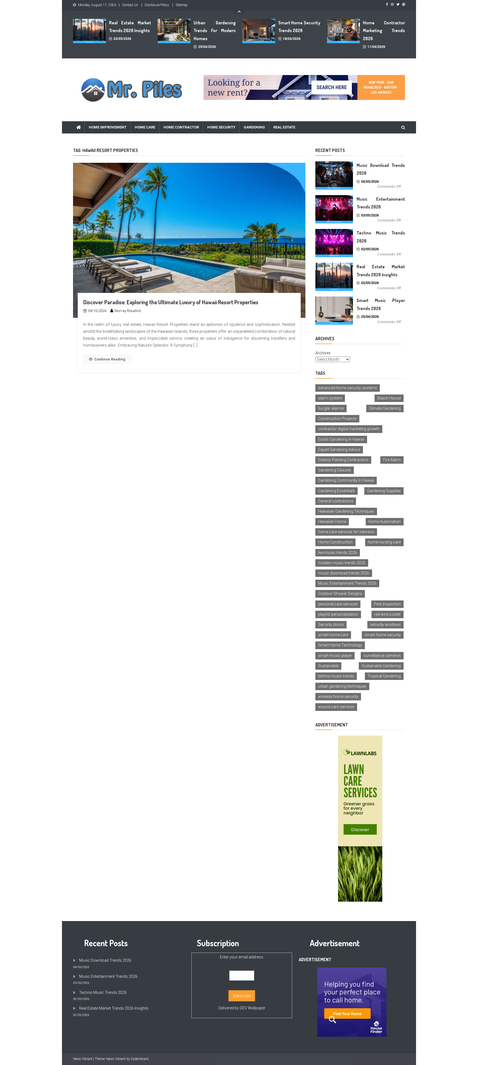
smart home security (383, 635)
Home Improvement (107, 127)
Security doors (331, 624)
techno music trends (336, 676)
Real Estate (284, 127)
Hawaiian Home (332, 521)
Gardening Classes (334, 470)
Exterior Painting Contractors (343, 460)
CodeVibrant (140, 1059)
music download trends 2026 (343, 573)
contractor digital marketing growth (349, 429)
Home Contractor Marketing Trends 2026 (384, 31)
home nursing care (384, 542)
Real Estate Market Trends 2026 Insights (130, 26)
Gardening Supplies (384, 491)
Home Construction (335, 542)
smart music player (335, 655)
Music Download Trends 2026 (381, 169)
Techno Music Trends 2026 (381, 237)
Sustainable (328, 666)
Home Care (145, 127)
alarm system (330, 398)
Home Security (221, 127)
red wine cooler (387, 614)
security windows (385, 624)
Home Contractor (181, 127)
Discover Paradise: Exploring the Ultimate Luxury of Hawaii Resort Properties (170, 302)
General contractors (335, 501)
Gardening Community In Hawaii (346, 480)
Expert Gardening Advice (339, 449)
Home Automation (384, 521)
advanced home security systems (347, 388)
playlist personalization (338, 614)
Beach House (389, 398)
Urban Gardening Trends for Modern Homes (215, 31)
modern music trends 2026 (341, 563)
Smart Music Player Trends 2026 (381, 304)
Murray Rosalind (128, 311)
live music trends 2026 (337, 552)
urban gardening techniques (342, 686)
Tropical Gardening (384, 676)
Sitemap (182, 5)
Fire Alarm (392, 460)
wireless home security (338, 696)
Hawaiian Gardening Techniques (346, 511)
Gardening (254, 127)
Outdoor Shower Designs (340, 593)
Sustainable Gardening (381, 666)
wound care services (336, 707)
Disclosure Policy (157, 5)
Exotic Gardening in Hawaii (341, 439)
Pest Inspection (387, 604)
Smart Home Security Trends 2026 (299, 26)
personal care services (338, 604)
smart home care (333, 635)
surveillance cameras (382, 655)
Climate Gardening (385, 408)
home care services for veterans (346, 532)
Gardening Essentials (336, 491)
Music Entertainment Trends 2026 (381, 203)
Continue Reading (109, 359)
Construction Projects (337, 418)
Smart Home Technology (340, 645)
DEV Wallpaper (252, 1008)
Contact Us (130, 5)
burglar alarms (331, 408)
